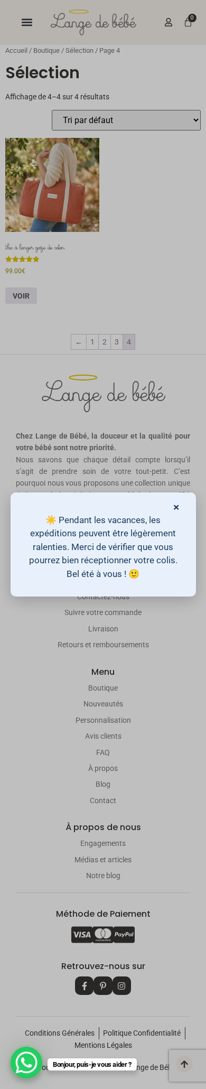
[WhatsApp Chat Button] (26, 1062)
